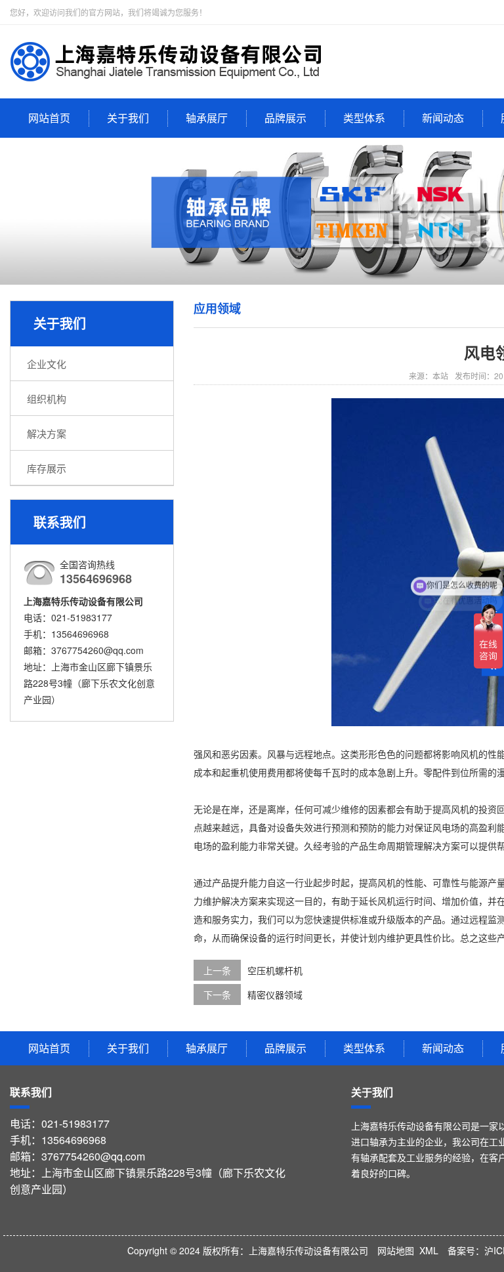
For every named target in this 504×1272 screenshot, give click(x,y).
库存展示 (46, 468)
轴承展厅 (207, 117)
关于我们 (128, 117)
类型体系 (364, 117)
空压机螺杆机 (275, 970)
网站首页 (49, 117)
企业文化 (46, 364)
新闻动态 (443, 117)
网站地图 (395, 1250)
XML (428, 1250)
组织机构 (46, 398)
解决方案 (46, 433)
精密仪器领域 (275, 994)
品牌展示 (285, 117)
